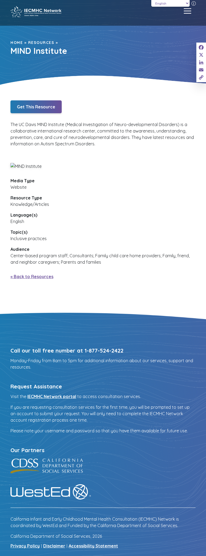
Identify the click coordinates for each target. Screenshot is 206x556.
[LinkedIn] (201, 62)
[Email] (201, 70)
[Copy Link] (201, 77)
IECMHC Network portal (51, 396)
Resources (41, 42)
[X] (201, 55)
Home (16, 42)
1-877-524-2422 (103, 350)
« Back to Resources (31, 276)
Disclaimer (54, 546)
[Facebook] (201, 47)
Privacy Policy (25, 546)
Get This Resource (36, 106)
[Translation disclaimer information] (194, 3)
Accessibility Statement (93, 546)
